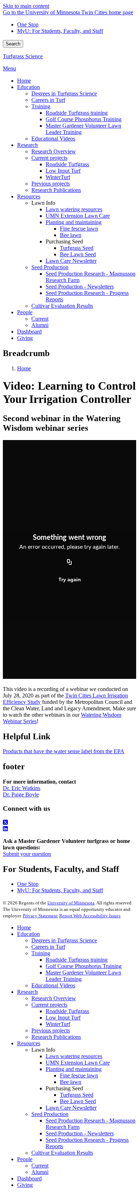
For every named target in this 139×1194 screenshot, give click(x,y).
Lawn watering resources (74, 1056)
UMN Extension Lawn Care (78, 1063)
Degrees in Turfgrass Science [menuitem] (64, 93)
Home (24, 368)
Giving (25, 1185)
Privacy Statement (40, 915)
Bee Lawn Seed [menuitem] (78, 254)
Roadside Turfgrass (67, 1011)
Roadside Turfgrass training (77, 960)
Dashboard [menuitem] (29, 332)
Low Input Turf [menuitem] (63, 171)
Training (40, 953)
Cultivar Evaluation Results (62, 1153)
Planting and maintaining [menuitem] (74, 222)
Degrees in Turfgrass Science (64, 940)
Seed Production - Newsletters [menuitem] (80, 286)
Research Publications (56, 1037)
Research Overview (53, 998)
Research (27, 992)
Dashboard (29, 1178)
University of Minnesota (70, 903)
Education (28, 934)
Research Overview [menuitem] (53, 151)
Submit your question (27, 854)
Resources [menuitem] (28, 196)
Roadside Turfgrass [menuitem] (67, 164)
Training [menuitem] (40, 106)
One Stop (27, 24)
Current (39, 1166)
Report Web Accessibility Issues (89, 915)
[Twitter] (69, 822)
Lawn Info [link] (43, 203)
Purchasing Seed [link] (64, 241)
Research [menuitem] (27, 145)
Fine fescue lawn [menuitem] (79, 229)
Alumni (39, 1172)
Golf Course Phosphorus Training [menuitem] (84, 119)
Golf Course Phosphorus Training (84, 966)
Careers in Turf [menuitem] (48, 100)
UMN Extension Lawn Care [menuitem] (78, 216)
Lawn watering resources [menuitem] (74, 209)
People (24, 1159)
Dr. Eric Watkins (21, 788)
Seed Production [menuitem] (49, 267)
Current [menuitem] (39, 319)
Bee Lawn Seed (78, 1101)
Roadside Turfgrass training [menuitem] (77, 113)
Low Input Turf (63, 1018)
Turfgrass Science (23, 56)
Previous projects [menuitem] (50, 184)
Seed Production (49, 1114)
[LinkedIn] (69, 829)
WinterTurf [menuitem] (58, 177)
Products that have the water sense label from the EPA (63, 751)
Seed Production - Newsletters (80, 1133)
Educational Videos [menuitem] (53, 138)
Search (13, 43)
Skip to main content (26, 6)
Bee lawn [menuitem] (70, 235)
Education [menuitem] (28, 87)
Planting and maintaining (74, 1069)
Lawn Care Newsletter (71, 1108)
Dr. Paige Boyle (21, 794)
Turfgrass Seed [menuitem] (76, 248)
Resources (28, 1043)
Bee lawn (70, 1082)
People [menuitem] (24, 312)
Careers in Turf (48, 947)
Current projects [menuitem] (49, 158)
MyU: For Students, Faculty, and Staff (60, 31)
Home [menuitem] (24, 81)
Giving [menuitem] (25, 338)
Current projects (49, 1005)
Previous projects (50, 1030)
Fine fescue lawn (79, 1075)
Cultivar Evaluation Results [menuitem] (62, 306)
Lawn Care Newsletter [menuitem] (71, 261)
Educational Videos (53, 985)
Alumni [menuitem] (39, 325)
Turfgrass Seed (76, 1095)
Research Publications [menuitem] (56, 190)
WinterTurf (58, 1024)
